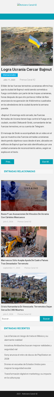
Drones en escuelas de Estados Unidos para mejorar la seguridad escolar (24, 366)
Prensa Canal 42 (27, 80)
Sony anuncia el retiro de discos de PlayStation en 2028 (27, 357)
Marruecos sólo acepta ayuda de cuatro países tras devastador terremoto (24, 262)
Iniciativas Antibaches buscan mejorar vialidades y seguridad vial (28, 347)
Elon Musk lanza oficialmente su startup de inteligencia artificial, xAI (47, 162)
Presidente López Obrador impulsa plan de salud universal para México (10, 162)
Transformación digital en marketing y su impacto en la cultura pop (27, 376)
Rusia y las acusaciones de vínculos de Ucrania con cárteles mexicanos (25, 216)
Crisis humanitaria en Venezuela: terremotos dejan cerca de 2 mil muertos (26, 308)
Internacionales (9, 75)
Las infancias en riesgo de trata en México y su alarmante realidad (26, 338)
